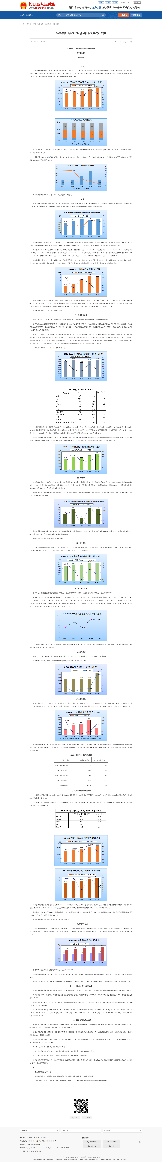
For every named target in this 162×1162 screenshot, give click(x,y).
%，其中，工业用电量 (43, 1027)
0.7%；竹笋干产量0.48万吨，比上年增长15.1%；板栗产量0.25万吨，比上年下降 (89, 263)
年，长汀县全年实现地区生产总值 (62, 70)
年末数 (82, 760)
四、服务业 (81, 478)
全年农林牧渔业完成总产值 (42, 203)
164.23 (89, 785)
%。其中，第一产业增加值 (100, 70)
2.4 (84, 324)
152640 (119, 1024)
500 (91, 242)
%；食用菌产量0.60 (94, 260)
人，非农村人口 (79, 157)
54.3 (128, 150)
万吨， (48, 260)
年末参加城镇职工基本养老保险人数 (45, 905)
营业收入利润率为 (52, 433)
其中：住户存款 (61, 770)
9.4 (106, 427)
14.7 (74, 593)
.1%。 (118, 263)
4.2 (42, 550)
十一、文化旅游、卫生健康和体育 (81, 986)
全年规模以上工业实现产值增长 (43, 324)
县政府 (77, 7)
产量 (70, 260)
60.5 (45, 440)
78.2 (72, 603)
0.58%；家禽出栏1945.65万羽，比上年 (91, 306)
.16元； (43, 433)
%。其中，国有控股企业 (80, 427)
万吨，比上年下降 (111, 300)
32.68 (76, 242)
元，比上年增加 (35, 433)
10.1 (68, 437)
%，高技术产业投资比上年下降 (74, 597)
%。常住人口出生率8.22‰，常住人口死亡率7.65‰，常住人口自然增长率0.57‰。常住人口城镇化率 (94, 150)
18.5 (118, 427)
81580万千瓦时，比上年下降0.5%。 (62, 1027)
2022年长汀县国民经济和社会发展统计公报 (81, 33)
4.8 (67, 203)
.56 (50, 306)
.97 (96, 303)
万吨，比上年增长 (80, 260)
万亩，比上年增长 (82, 245)
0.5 (31, 606)
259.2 (31, 747)
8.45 (73, 300)
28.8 (116, 324)
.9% (60, 644)
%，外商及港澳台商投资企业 (41, 430)
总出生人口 (95, 157)
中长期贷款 (64, 785)
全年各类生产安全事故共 (41, 1060)
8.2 (61, 492)
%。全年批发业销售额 (74, 547)
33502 (31, 798)
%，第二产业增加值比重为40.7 (43, 76)
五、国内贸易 (81, 543)
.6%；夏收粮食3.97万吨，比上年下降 (107, 250)
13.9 (105, 600)
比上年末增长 (98, 760)
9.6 (77, 744)
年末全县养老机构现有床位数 (42, 919)
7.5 (52, 647)
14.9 (91, 340)
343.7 (75, 70)
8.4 (87, 260)
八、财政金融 (81, 699)
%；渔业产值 (50, 206)
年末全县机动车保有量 (40, 531)
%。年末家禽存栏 (56, 306)
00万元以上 (40, 593)
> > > (46, 24)
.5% (107, 319)
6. (42, 73)
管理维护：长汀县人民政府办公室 (90, 1157)
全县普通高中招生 (39, 928)
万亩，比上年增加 (84, 242)
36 (70, 440)
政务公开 (96, 7)
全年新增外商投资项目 (40, 661)
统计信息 (48, 24)
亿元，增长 (115, 70)
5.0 (85, 319)
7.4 (129, 547)
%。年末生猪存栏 (103, 303)
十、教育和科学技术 (81, 924)
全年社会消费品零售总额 (41, 547)
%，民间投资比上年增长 (114, 600)
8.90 (46, 300)
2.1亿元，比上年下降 (51, 644)
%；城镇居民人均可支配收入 (122, 795)
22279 (98, 795)
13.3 (67, 606)
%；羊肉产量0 (47, 303)
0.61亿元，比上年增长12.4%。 (58, 538)
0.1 (62, 242)
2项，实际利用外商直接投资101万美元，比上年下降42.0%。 (68, 661)
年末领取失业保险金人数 (41, 912)
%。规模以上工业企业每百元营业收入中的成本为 (112, 430)
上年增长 (58, 242)
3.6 (69, 206)
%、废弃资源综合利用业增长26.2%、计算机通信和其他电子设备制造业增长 (91, 337)
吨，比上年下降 (52, 250)
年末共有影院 (37, 995)
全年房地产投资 (38, 644)
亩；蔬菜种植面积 (67, 245)
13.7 (90, 427)
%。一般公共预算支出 (108, 703)
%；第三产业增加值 (51, 73)
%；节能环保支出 (110, 706)
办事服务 (117, 7)
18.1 (64, 703)
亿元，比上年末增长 (69, 744)
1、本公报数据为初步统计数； (43, 1072)
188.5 (89, 770)
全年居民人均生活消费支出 (42, 802)
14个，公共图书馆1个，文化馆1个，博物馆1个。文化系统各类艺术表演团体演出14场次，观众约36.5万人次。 (96, 990)
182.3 (84, 547)
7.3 (113, 340)
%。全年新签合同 (91, 440)
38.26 (46, 242)
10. (57, 482)
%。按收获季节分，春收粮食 (70, 250)
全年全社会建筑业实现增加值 (43, 437)
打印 (76, 1117)
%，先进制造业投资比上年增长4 (99, 597)
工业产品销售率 (38, 348)
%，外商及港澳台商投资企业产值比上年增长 (100, 324)
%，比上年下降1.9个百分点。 (56, 348)
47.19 (73, 76)
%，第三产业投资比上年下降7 (73, 600)
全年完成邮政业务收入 (40, 538)
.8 (94, 430)
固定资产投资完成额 (51, 593)
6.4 (66, 795)
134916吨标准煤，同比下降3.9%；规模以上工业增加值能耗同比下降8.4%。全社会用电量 (88, 1024)
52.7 (54, 437)
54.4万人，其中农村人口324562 (63, 157)
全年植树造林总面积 (40, 1039)
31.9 (65, 337)
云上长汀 (93, 1146)
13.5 (31, 440)
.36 (67, 303)
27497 (52, 795)
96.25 (45, 348)
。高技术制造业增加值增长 (68, 343)
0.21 (45, 260)
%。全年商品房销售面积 (98, 644)
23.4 (37, 647)
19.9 (118, 337)
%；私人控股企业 (73, 430)
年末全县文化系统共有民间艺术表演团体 (46, 990)
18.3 (105, 770)
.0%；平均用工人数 (76, 433)
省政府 (108, 2)
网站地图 (22, 1137)
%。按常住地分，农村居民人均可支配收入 (81, 795)
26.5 (59, 440)
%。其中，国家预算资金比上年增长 (100, 603)
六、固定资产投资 (81, 588)
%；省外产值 (65, 440)
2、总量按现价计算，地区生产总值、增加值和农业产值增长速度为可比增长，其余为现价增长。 (64, 1076)
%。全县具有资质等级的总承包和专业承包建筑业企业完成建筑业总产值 (94, 437)
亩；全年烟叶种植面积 (99, 242)
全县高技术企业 (38, 970)
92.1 (89, 780)
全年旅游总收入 (38, 1002)
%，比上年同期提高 (44, 343)
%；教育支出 (61, 706)
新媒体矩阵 (85, 1138)
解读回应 (107, 7)
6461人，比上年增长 (91, 433)
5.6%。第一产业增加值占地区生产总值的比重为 (116, 73)
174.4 (51, 547)
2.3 (52, 430)
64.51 (34, 306)
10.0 (61, 327)
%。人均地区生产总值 (78, 73)
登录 (129, 2)
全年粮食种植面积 (39, 242)
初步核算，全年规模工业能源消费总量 (46, 1024)
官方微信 (113, 1141)
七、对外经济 (81, 652)
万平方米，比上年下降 (117, 644)
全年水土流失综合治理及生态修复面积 (45, 1047)
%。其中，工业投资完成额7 (85, 593)
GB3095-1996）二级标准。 (88, 1051)
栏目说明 (36, 1137)
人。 (90, 157)
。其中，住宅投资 (67, 644)
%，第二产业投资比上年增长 (51, 600)
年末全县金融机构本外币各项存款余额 (46, 744)
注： (34, 1067)
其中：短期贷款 (61, 780)
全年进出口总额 (38, 656)
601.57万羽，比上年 (68, 306)
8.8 (49, 606)
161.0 (114, 547)
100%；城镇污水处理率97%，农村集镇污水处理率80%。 (69, 1055)
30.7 (105, 780)
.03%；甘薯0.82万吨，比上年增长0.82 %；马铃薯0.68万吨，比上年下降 (101, 253)
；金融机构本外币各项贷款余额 (121, 744)
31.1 (31, 206)
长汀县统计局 (81, 53)
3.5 (66, 340)
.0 (83, 600)
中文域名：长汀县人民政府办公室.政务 (31, 1151)
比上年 (53, 260)
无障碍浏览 (135, 15)
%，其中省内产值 (38, 440)
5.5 (90, 70)
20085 (53, 802)
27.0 (99, 547)
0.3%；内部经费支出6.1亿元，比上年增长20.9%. (115, 982)
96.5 (119, 437)
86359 (87, 73)
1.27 (45, 311)
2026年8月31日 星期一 (27, 15)
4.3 (97, 203)
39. (46, 150)
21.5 (99, 703)
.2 (84, 440)
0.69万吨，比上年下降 (87, 250)
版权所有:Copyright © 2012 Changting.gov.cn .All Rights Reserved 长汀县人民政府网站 (44, 1147)
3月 (83, 57)
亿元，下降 (122, 706)
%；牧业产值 (128, 203)
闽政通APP (93, 1141)
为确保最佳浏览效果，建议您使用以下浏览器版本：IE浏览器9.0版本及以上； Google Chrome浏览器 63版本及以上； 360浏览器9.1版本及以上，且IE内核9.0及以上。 (81, 1159)
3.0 (104, 706)
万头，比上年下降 (42, 306)
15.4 (37, 343)
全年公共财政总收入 (40, 703)
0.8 (119, 300)
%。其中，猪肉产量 (96, 300)
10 (58, 334)
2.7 (56, 206)
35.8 (55, 706)
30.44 (108, 644)
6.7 (59, 433)
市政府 (115, 2)
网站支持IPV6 (137, 2)
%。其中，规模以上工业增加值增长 (72, 319)
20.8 (56, 427)
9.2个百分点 (55, 343)
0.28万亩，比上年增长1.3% (111, 245)
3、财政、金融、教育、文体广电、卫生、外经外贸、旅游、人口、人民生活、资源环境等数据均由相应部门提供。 (70, 1080)
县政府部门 (25, 1130)
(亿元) (87, 760)
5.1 (69, 73)
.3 (59, 250)
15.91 (74, 245)
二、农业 (81, 199)
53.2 (40, 600)
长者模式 (123, 15)
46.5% (128, 706)
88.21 (130, 430)
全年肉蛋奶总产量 (39, 300)
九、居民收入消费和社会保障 (81, 790)
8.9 (127, 703)
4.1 (59, 319)
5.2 (87, 603)
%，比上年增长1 (65, 433)
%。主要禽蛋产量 (73, 303)
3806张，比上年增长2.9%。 (61, 919)
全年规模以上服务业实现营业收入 (44, 482)
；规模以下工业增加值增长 (96, 319)
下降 (76, 306)
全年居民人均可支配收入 (41, 795)
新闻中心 (86, 7)
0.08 (129, 300)
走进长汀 (137, 7)
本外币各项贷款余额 (62, 775)
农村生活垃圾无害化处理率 (42, 1055)
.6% (101, 206)
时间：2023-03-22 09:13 (37, 41)
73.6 (52, 203)
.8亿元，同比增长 (93, 206)
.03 (53, 303)
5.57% (110, 306)
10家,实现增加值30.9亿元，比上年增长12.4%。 (59, 970)
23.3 (86, 597)
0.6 (117, 706)
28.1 (82, 203)
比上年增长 (69, 593)
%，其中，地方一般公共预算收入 (76, 703)
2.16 (73, 260)
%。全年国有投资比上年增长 (94, 600)
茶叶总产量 (40, 260)
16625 (99, 802)
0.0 (109, 203)
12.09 (31, 76)
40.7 (109, 593)
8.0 (85, 550)
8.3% (109, 744)
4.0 (35, 1027)
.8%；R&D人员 (80, 982)
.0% (99, 433)
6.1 (111, 597)
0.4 (38, 153)
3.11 (59, 311)
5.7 (45, 206)
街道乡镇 (65, 1130)
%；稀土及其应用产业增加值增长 (78, 340)
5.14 (104, 300)
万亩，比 (51, 242)
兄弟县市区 (107, 1130)
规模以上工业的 (38, 334)
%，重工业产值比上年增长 (51, 327)
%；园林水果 (64, 260)
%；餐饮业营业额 (64, 550)
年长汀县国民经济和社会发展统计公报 (82, 48)
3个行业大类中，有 (50, 334)
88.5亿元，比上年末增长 (99, 744)
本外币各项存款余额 (62, 765)
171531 (43, 157)
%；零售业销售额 (106, 547)
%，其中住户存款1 (84, 744)
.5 (60, 150)
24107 (33, 805)
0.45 (80, 303)
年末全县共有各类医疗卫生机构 (43, 1010)
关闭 (88, 1117)
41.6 (110, 70)
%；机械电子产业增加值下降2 (102, 340)
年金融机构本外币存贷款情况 (82, 755)
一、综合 (81, 66)
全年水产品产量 (38, 311)
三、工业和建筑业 (81, 315)
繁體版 (123, 2)
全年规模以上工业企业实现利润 (44, 427)
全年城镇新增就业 (39, 195)
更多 (113, 1146)
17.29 (44, 250)
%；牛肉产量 (124, 300)
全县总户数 (37, 157)
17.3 (63, 597)
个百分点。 (42, 153)
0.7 (41, 327)
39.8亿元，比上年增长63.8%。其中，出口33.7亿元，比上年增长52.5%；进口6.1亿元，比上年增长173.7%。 (79, 656)
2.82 (45, 245)
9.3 (59, 260)
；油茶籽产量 (120, 260)
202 (68, 48)
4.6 (45, 706)
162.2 (59, 73)
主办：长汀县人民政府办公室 (70, 1157)
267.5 (60, 744)
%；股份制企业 (112, 427)
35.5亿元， (62, 593)
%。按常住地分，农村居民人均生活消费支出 (82, 802)
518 (60, 245)
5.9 (66, 430)
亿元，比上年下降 (87, 430)
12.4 (78, 343)
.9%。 (118, 256)
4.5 (120, 70)
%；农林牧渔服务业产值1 (78, 206)
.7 (126, 644)
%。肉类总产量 (67, 300)
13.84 (48, 703)
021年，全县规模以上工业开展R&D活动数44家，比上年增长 (54, 982)
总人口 (50, 157)
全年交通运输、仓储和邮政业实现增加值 (46, 492)
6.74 (108, 242)
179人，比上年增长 (91, 982)
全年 (34, 260)
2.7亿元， (97, 593)
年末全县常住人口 (39, 150)
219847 (86, 157)
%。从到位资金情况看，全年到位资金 (58, 603)
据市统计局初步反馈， (40, 70)
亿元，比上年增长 (83, 70)
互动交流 (127, 7)
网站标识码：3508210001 (27, 1141)
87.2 (45, 319)
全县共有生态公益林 (40, 1032)
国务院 (101, 2)
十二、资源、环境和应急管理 (81, 1020)
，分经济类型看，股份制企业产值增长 (70, 324)
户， (46, 157)
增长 (56, 260)
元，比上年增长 (94, 73)
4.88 (88, 300)
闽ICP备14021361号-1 (34, 1144)
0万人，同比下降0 (54, 150)
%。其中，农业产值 (74, 203)
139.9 (32, 73)
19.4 (48, 747)
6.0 (66, 802)
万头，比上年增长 (118, 303)
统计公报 (56, 24)
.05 (42, 303)
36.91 (110, 303)
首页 (71, 7)
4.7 (61, 300)
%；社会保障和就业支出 (85, 706)
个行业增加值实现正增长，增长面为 (71, 334)
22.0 (124, 600)
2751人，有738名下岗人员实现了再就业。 (59, 195)
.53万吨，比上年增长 (108, 256)
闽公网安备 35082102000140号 (47, 1141)
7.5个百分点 (97, 343)
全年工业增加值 (38, 319)
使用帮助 (29, 1137)
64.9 (43, 603)
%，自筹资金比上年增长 (40, 606)
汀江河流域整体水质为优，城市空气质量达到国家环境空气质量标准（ (56, 1051)
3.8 (75, 492)
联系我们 (43, 1137)
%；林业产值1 (103, 203)
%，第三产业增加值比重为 (63, 76)
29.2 (71, 550)
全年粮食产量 (37, 250)
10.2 (66, 706)
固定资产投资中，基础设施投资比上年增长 (47, 597)
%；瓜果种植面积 (96, 245)
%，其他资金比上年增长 (58, 606)
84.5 (98, 440)
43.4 (117, 703)
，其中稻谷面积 (69, 242)
